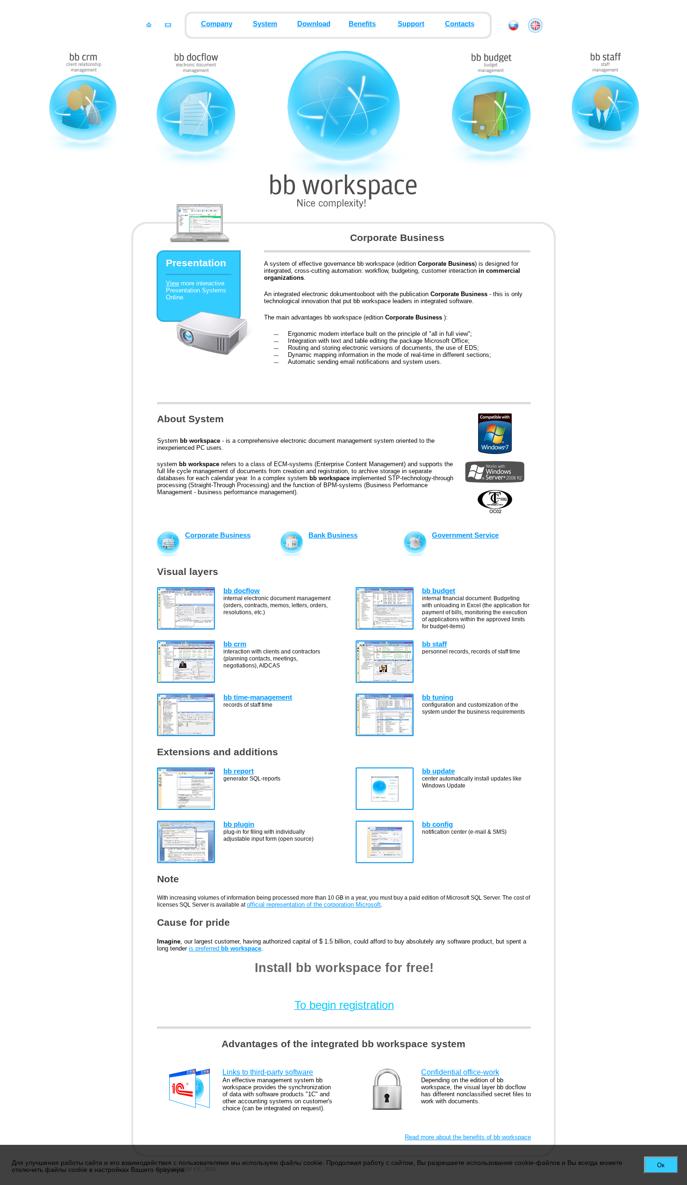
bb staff (434, 644)
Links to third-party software (267, 1072)
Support (411, 24)
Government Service (465, 535)
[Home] (148, 24)
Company (216, 24)
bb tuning (437, 697)
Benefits (362, 24)
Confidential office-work (460, 1072)
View (172, 283)
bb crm (234, 644)
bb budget (438, 591)
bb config (437, 824)
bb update (438, 771)
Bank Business (333, 535)
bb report (238, 771)
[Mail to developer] (168, 24)
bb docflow (241, 591)
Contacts (459, 24)
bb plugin (238, 824)
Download (313, 24)
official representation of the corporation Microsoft (314, 904)
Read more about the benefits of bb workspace (468, 1137)
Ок (661, 1165)
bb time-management (257, 697)
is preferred (225, 948)
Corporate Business (217, 535)
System (265, 24)
